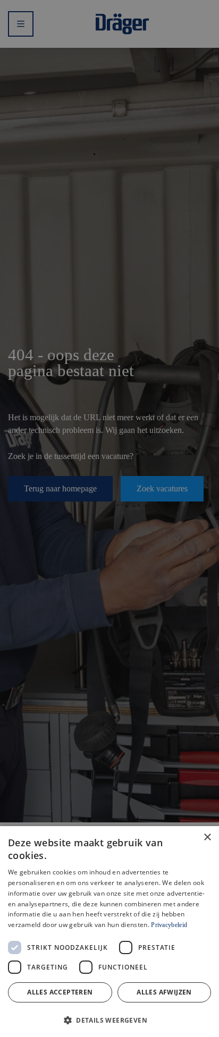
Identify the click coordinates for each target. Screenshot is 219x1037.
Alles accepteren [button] (59, 992)
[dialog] (109, 931)
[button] (109, 1019)
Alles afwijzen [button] (164, 992)
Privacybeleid (169, 925)
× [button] (207, 838)
